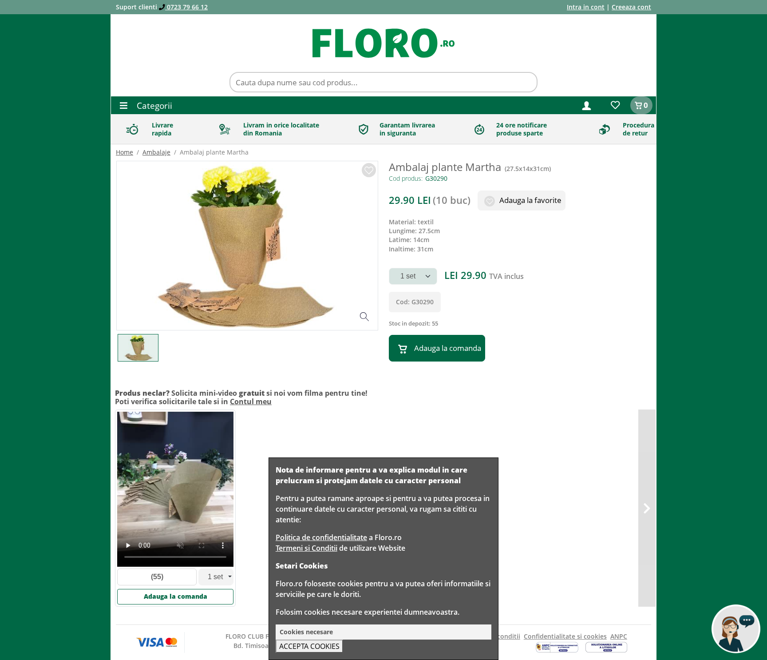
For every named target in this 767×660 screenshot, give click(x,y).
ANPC (618, 636)
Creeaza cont (631, 7)
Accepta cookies (309, 646)
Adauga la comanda (447, 348)
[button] (586, 105)
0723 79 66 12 (186, 7)
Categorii (153, 105)
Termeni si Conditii (306, 548)
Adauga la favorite (529, 200)
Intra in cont (586, 7)
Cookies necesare (306, 632)
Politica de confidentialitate (321, 537)
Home (124, 152)
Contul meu (251, 401)
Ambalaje (156, 152)
